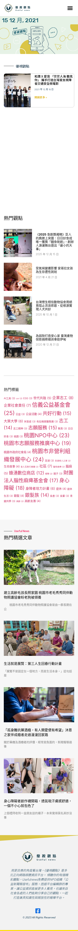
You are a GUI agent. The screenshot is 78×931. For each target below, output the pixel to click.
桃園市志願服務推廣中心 (37, 443)
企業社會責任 (17, 405)
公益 (20, 414)
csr (19, 398)
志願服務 (42, 427)
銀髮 (19, 495)
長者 (54, 495)
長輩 (64, 495)
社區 (45, 466)
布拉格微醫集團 (47, 421)
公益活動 (34, 414)
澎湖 (49, 460)
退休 (61, 489)
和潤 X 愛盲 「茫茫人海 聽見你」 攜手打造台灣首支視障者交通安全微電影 (53, 80)
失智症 (30, 421)
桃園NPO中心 (46, 435)
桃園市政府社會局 (17, 452)
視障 (48, 474)
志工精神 (20, 428)
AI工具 (9, 398)
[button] (70, 8)
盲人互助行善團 (29, 467)
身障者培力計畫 (40, 488)
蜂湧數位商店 (26, 473)
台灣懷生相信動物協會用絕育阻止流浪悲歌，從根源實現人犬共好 (54, 305)
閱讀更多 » (40, 97)
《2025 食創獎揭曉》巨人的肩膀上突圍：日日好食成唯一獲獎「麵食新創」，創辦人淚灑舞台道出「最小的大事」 (55, 242)
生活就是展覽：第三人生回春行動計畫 (33, 664)
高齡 (20, 501)
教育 (62, 428)
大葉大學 (13, 421)
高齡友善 (33, 501)
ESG (27, 398)
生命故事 (12, 466)
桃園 (18, 436)
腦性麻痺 (59, 467)
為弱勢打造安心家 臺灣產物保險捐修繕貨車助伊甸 (54, 337)
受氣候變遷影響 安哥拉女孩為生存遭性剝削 (54, 270)
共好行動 (57, 413)
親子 (57, 473)
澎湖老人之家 (63, 461)
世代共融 (42, 398)
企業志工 (62, 398)
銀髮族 (37, 495)
